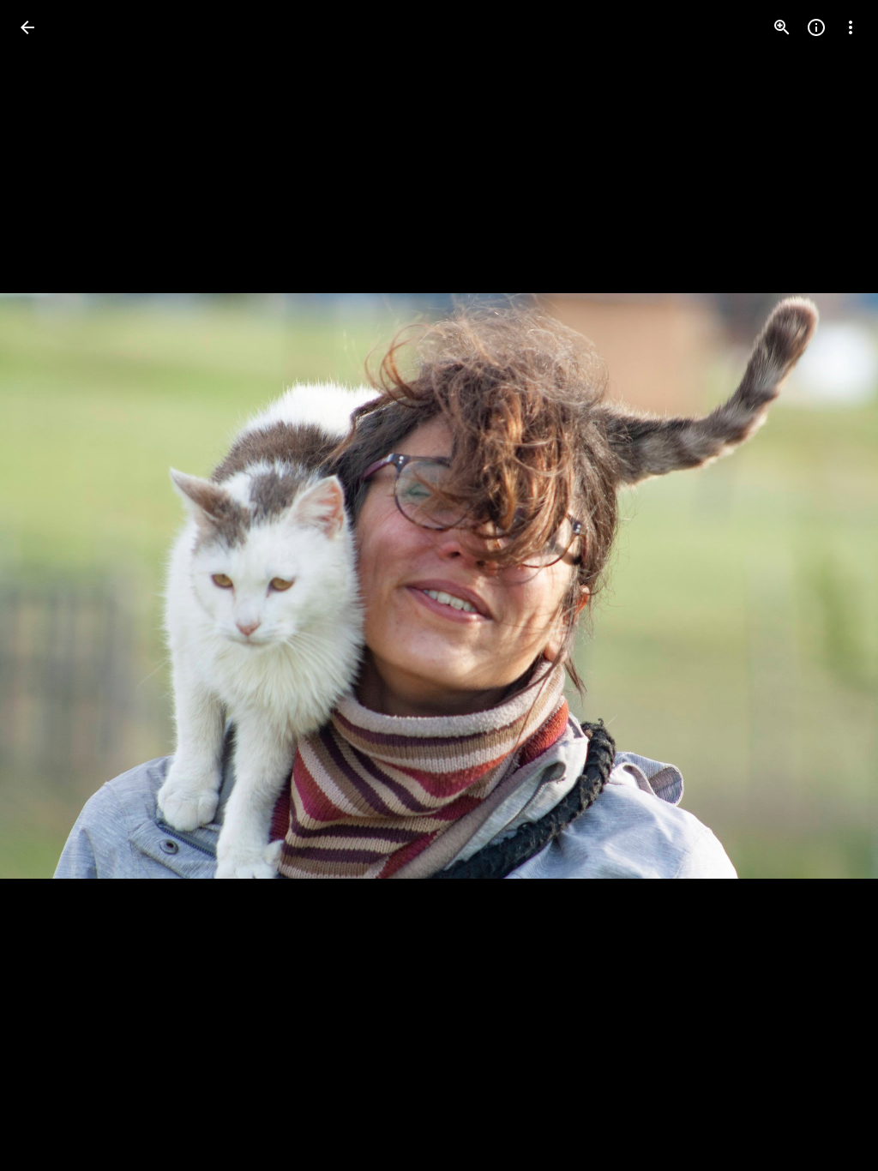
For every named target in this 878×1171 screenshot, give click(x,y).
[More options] (850, 27)
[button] (48, 585)
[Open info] (816, 27)
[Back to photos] (27, 27)
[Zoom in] (782, 27)
